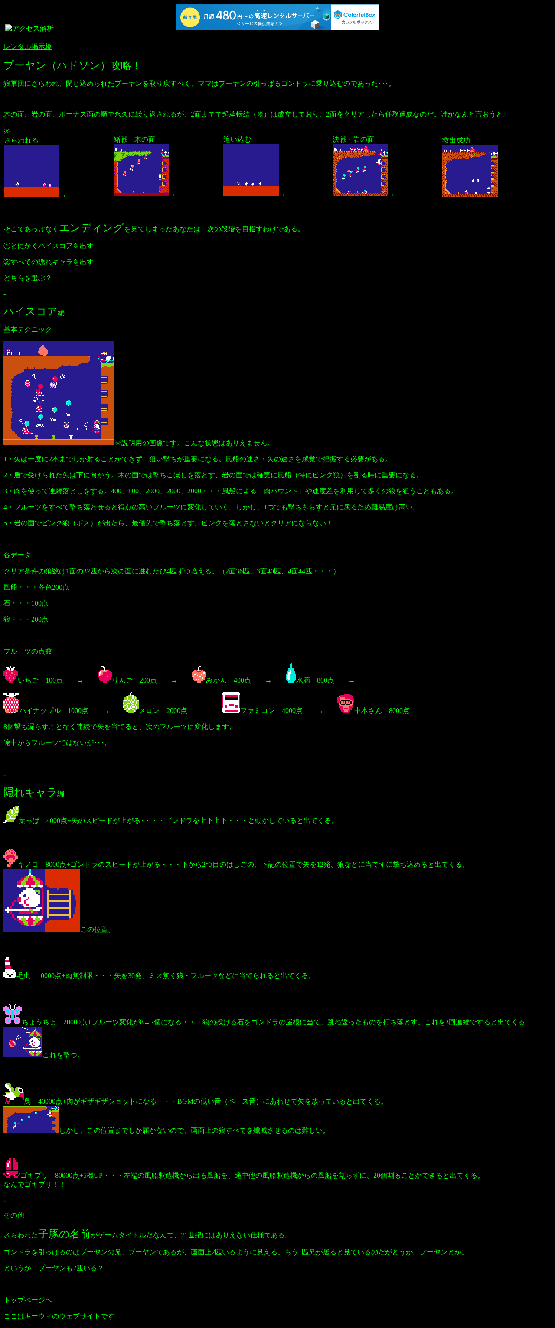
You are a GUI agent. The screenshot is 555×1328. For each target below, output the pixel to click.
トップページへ (27, 1300)
